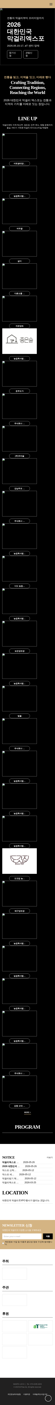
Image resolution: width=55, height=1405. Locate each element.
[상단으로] (48, 1398)
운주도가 (20, 391)
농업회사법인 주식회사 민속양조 (20, 1041)
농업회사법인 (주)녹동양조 (20, 781)
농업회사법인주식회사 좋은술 (20, 359)
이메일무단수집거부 (40, 1394)
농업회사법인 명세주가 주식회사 (20, 976)
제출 (48, 1236)
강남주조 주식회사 (19, 489)
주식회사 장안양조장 (19, 424)
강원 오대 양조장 (19, 1106)
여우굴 (20, 228)
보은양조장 (20, 651)
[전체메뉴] (51, 4)
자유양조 (20, 326)
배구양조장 (20, 911)
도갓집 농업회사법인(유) (19, 879)
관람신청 (29, 54)
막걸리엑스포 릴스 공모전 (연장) (10, 1182)
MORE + (27, 1112)
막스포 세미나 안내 (8, 1174)
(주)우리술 (19, 456)
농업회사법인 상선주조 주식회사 (20, 684)
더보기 (50, 1157)
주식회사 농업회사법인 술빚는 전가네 (19, 749)
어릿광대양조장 (20, 164)
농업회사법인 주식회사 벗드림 (20, 846)
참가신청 (12, 54)
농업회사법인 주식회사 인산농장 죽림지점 (20, 1009)
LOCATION (15, 1193)
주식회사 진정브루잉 (19, 1074)
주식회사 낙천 (19, 521)
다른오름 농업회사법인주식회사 (20, 294)
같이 (20, 261)
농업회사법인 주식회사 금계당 (20, 619)
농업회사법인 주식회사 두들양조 (20, 944)
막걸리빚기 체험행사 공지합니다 (10, 1178)
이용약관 (26, 1394)
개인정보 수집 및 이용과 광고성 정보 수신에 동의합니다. (28, 1243)
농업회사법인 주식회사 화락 (20, 196)
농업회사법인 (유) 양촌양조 (20, 554)
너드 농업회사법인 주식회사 (19, 586)
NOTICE (8, 1157)
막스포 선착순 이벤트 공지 (9, 1170)
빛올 (20, 716)
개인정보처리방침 (14, 1394)
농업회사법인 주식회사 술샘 (20, 814)
